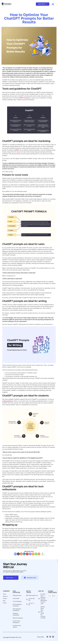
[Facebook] (15, 554)
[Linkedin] (24, 554)
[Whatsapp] (36, 554)
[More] (39, 554)
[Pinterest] (27, 554)
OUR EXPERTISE (16, 591)
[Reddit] (21, 554)
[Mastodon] (30, 554)
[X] (18, 554)
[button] (53, 4)
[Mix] (33, 554)
